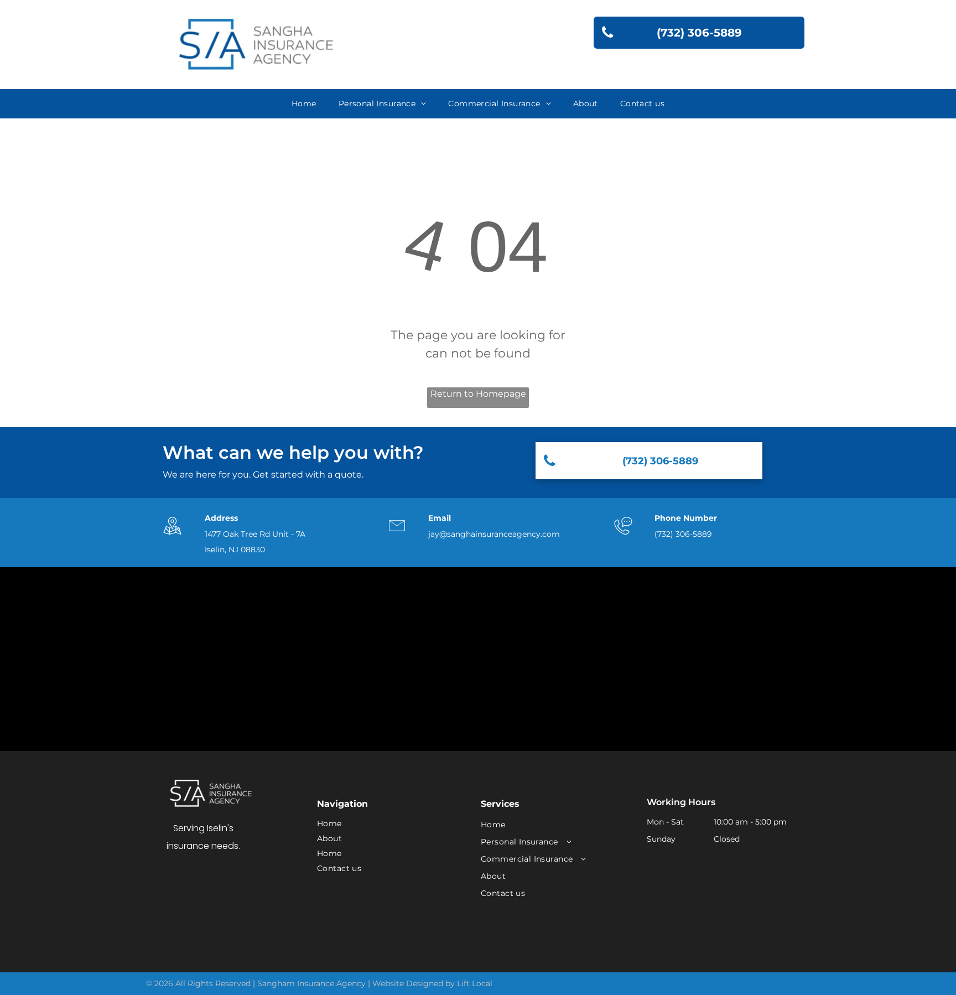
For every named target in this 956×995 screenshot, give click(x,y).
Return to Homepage (478, 393)
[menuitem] (304, 104)
